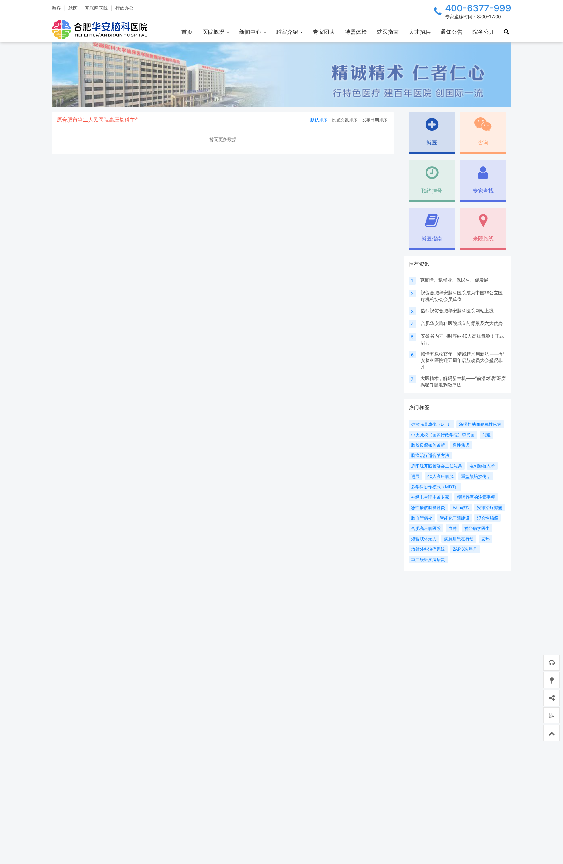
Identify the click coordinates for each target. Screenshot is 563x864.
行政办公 (124, 8)
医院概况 (214, 32)
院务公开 (483, 32)
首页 (187, 32)
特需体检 (356, 32)
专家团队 (324, 32)
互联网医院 (96, 8)
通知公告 (451, 32)
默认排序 (318, 119)
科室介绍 (288, 32)
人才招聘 (420, 32)
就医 (73, 8)
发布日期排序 (374, 119)
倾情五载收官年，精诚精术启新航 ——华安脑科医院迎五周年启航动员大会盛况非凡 (462, 360)
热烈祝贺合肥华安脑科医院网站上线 (457, 310)
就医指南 (388, 32)
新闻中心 (251, 32)
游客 (56, 8)
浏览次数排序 (344, 119)
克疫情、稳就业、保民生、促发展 (454, 280)
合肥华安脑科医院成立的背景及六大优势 (462, 323)
